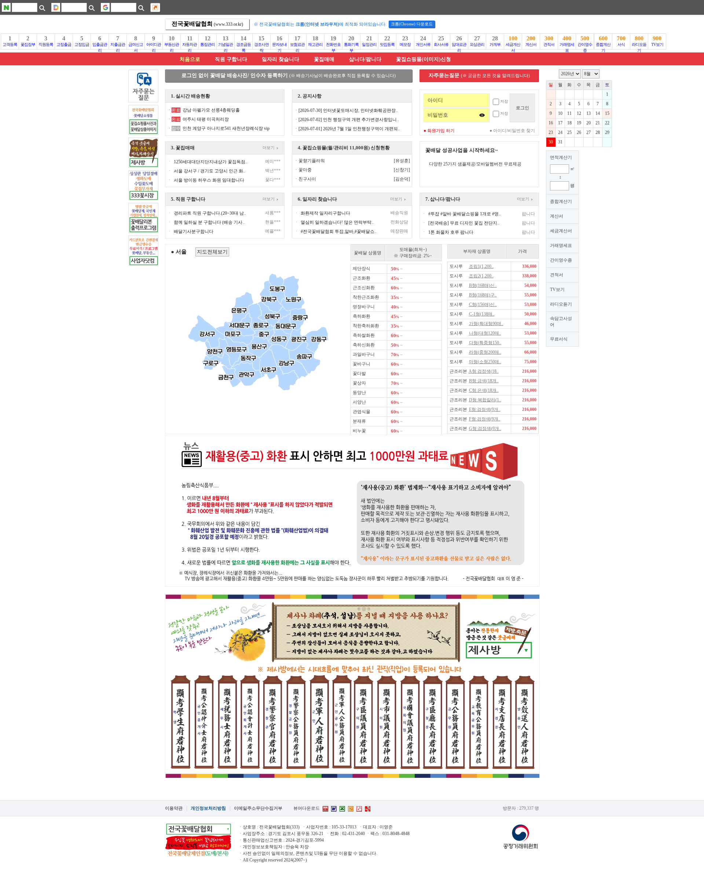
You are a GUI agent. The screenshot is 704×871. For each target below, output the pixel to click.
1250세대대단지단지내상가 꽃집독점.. (210, 161)
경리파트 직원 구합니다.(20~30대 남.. (210, 213)
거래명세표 (561, 245)
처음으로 (190, 59)
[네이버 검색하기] (42, 7)
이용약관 (174, 808)
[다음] (55, 7)
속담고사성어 (561, 321)
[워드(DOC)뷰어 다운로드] (334, 809)
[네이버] (6, 7)
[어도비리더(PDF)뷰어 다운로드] (359, 809)
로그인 (522, 107)
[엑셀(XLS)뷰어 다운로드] (342, 809)
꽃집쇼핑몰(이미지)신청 (423, 59)
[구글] (105, 7)
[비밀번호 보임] (482, 115)
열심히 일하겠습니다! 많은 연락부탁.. (337, 222)
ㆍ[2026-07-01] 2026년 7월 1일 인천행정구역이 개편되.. (347, 128)
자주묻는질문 (479, 75)
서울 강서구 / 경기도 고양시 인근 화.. (209, 171)
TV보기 (557, 289)
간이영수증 (561, 260)
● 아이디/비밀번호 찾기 (512, 130)
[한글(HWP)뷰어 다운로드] (325, 809)
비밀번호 (438, 115)
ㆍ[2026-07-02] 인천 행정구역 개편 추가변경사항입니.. (346, 119)
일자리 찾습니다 (280, 59)
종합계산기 (561, 201)
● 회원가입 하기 (439, 130)
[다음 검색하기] (91, 7)
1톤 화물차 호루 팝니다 (450, 232)
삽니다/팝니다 (365, 59)
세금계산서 (561, 230)
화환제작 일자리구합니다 (325, 213)
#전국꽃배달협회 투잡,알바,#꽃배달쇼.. (339, 231)
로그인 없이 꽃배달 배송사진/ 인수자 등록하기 (289, 75)
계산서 (556, 216)
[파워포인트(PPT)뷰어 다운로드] (350, 809)
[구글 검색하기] (141, 7)
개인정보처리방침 (208, 808)
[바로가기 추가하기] (155, 7)
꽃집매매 (324, 59)
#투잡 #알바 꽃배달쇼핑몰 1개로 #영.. (464, 213)
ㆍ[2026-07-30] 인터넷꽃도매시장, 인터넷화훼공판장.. (346, 110)
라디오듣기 (561, 304)
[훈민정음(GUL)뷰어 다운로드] (367, 809)
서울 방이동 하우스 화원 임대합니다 (209, 180)
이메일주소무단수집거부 (258, 808)
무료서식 (559, 339)
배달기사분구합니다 (193, 231)
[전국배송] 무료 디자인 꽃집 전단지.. (463, 223)
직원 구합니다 (231, 59)
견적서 (556, 274)
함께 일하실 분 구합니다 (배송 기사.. (209, 222)
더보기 (270, 147)
